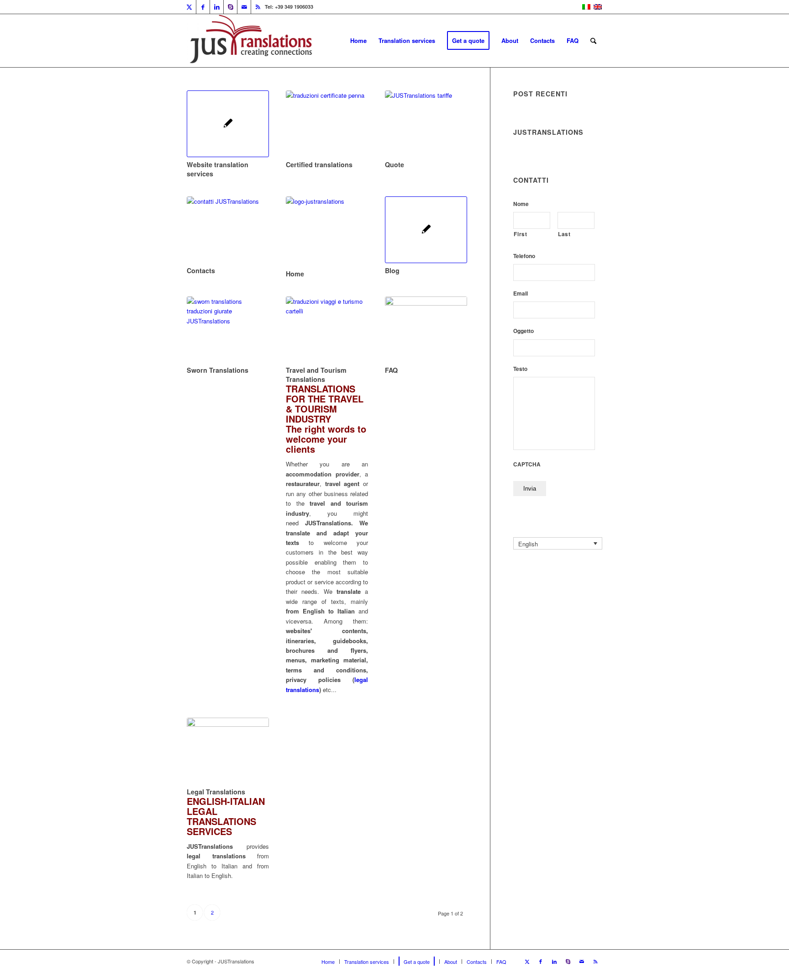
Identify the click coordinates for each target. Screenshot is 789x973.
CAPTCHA (527, 464)
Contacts (201, 270)
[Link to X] (189, 7)
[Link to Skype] (230, 7)
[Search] (593, 40)
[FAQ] (426, 329)
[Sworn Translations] (228, 329)
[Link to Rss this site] (258, 7)
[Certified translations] (327, 123)
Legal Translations (216, 791)
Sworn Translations (217, 370)
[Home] (327, 231)
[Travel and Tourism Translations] (327, 329)
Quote (394, 164)
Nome (521, 204)
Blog (392, 270)
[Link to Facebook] (203, 7)
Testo (520, 369)
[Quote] (426, 123)
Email (520, 293)
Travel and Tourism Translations (316, 374)
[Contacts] (228, 229)
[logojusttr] (251, 40)
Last (564, 234)
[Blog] (426, 229)
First (520, 234)
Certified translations (319, 164)
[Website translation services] (228, 123)
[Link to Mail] (244, 7)
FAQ (391, 370)
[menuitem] (358, 40)
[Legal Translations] (228, 751)
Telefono (524, 256)
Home (295, 273)
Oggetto (523, 331)
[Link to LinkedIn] (216, 7)
